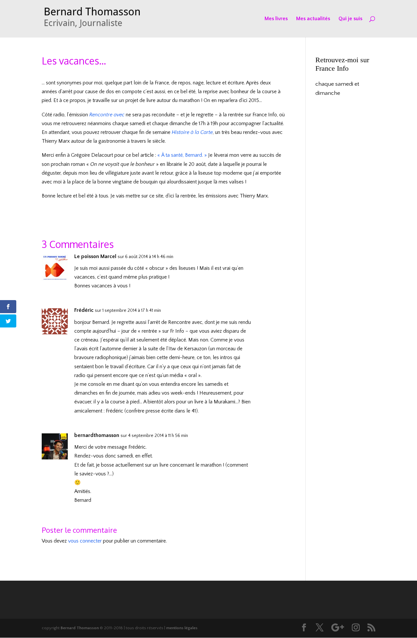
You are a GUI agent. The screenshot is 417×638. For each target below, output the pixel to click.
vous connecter (85, 541)
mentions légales (181, 628)
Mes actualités (313, 19)
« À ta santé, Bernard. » (182, 155)
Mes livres (276, 19)
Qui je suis (350, 19)
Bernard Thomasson (80, 628)
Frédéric (83, 310)
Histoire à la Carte (192, 132)
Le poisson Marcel (95, 256)
